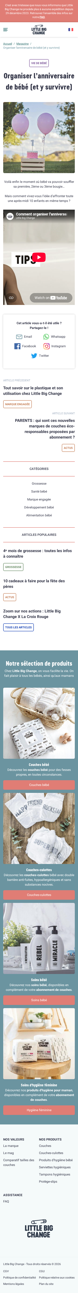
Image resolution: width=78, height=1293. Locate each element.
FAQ (42, 17)
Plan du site (46, 1283)
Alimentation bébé (39, 515)
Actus (68, 447)
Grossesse (39, 483)
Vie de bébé (39, 63)
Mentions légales (13, 1283)
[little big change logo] (39, 30)
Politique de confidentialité (19, 1277)
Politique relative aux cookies (57, 1277)
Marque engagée (17, 404)
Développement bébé (39, 507)
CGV (6, 1271)
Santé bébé (39, 491)
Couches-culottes (39, 895)
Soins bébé (39, 1000)
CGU (42, 1271)
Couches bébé (39, 785)
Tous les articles (18, 627)
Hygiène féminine (39, 1110)
